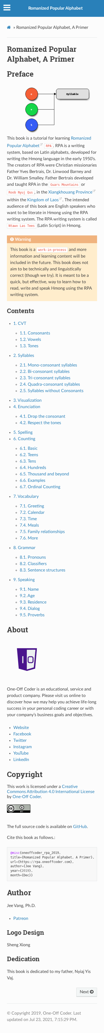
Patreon (20, 918)
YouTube (21, 753)
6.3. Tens (28, 461)
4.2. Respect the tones (40, 423)
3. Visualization (27, 400)
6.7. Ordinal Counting (40, 487)
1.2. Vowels (30, 339)
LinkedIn (21, 760)
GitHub (80, 827)
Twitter (20, 740)
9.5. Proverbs (32, 615)
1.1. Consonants (35, 333)
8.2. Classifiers (33, 564)
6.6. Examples (32, 480)
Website (21, 728)
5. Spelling (23, 432)
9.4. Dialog (30, 608)
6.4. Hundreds (33, 468)
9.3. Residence (33, 602)
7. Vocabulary (26, 496)
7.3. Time (28, 519)
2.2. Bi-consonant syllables (45, 371)
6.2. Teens (29, 455)
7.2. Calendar (32, 512)
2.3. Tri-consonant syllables (45, 378)
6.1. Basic (29, 448)
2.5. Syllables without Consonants (51, 391)
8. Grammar (24, 548)
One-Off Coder (27, 797)
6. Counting (24, 439)
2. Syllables (23, 355)
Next (85, 992)
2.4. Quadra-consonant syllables (50, 384)
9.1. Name (29, 589)
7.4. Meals (29, 525)
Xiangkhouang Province (70, 192)
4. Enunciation (26, 407)
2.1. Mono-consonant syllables (48, 365)
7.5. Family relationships (42, 532)
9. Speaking (24, 580)
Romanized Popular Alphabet (55, 8)
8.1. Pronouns (33, 557)
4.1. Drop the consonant (42, 416)
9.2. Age (27, 596)
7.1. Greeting (32, 506)
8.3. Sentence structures (42, 570)
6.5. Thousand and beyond (44, 474)
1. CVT (19, 323)
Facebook (22, 734)
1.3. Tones (29, 346)
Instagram (22, 747)
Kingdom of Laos (43, 200)
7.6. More (29, 538)
